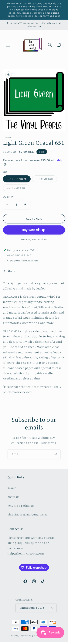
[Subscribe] (56, 454)
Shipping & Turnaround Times (27, 514)
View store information (22, 260)
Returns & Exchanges (21, 505)
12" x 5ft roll (46, 179)
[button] (8, 44)
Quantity (8, 196)
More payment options (34, 239)
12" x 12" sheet (16, 178)
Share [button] (11, 271)
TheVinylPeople (27, 635)
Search (12, 488)
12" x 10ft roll (18, 188)
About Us (13, 496)
